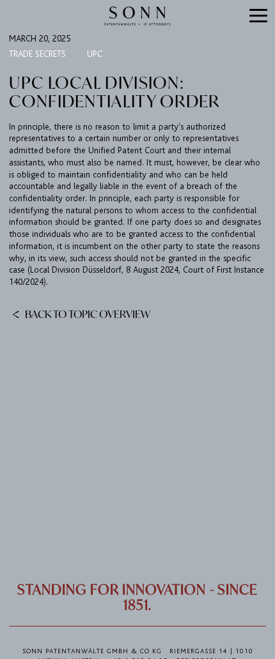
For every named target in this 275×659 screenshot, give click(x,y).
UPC (94, 54)
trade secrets (37, 54)
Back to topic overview (86, 313)
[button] (258, 16)
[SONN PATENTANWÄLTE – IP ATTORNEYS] (137, 16)
